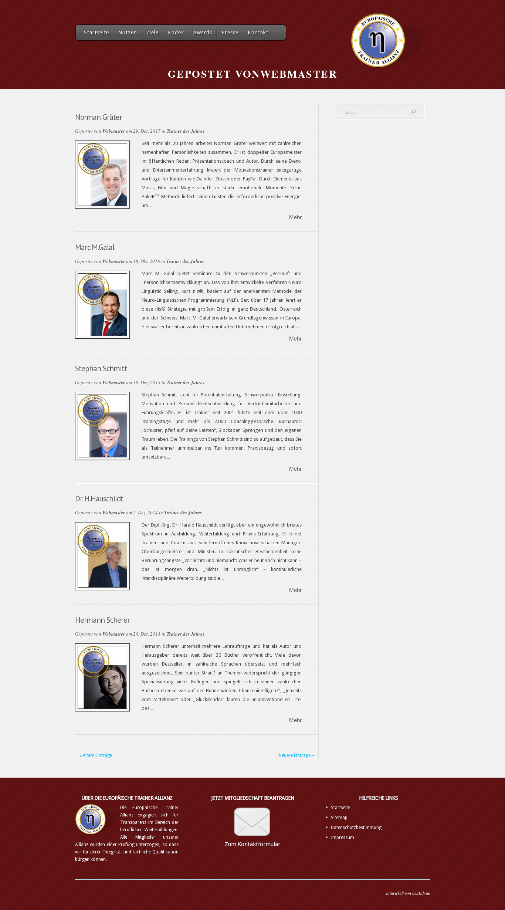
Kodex (176, 32)
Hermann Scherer (102, 620)
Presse (229, 32)
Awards (202, 32)
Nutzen (127, 32)
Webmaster (113, 131)
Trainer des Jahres (185, 131)
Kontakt (258, 32)
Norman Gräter (98, 117)
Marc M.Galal (94, 247)
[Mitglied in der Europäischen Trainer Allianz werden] (252, 839)
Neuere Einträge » (296, 755)
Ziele (152, 32)
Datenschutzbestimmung (356, 827)
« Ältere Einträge (95, 755)
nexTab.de (421, 893)
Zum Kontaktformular (252, 844)
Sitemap (339, 817)
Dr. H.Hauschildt (99, 499)
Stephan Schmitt (101, 368)
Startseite (96, 32)
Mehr (295, 217)
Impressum (342, 837)
